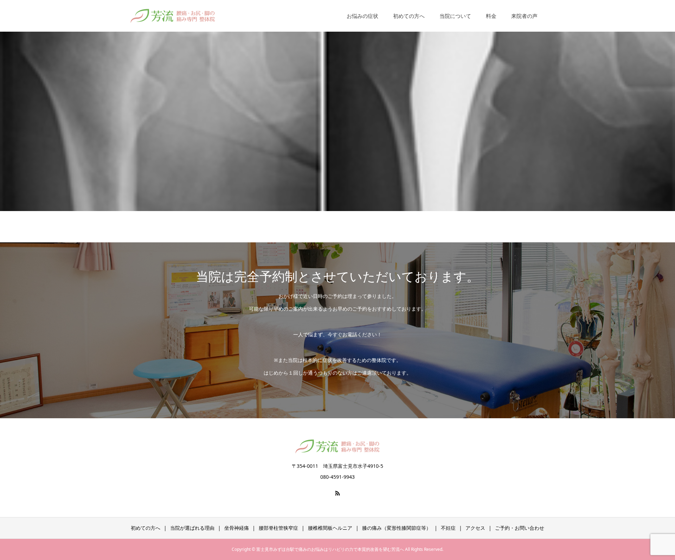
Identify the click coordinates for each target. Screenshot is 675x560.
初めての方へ (409, 15)
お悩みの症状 (362, 15)
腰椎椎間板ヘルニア (330, 527)
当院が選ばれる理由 (192, 527)
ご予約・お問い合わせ (519, 527)
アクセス (475, 527)
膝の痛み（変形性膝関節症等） (396, 527)
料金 (491, 15)
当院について (455, 15)
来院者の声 (524, 15)
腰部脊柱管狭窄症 (278, 527)
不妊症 (448, 527)
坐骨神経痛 (236, 527)
